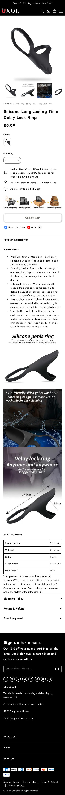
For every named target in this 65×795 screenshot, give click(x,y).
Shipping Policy (11, 782)
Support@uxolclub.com (21, 718)
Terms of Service (16, 785)
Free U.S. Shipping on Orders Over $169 (32, 3)
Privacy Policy (30, 782)
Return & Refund (49, 782)
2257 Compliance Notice (16, 711)
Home (6, 103)
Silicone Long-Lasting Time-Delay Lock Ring (32, 103)
